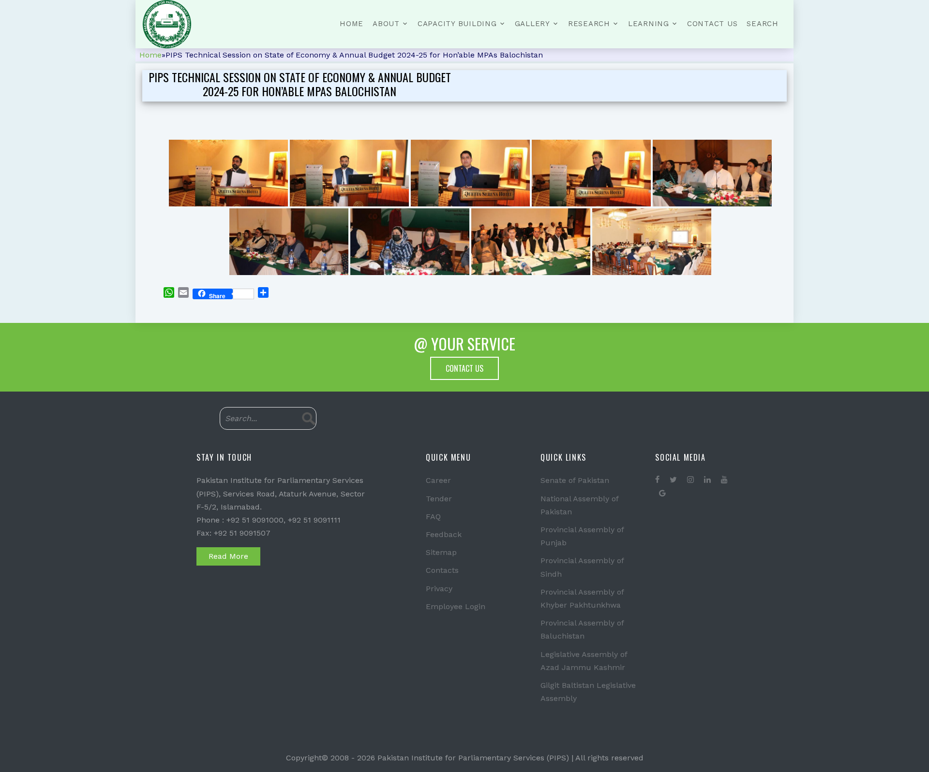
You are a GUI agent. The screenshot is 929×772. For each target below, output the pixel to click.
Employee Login (455, 606)
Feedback (444, 534)
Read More (228, 556)
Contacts (442, 570)
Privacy (439, 588)
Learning (648, 23)
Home (351, 23)
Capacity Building (457, 23)
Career (438, 480)
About (386, 23)
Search (763, 23)
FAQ (433, 516)
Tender (439, 498)
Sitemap (441, 552)
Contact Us (712, 23)
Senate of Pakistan (574, 480)
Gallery (532, 23)
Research (589, 23)
